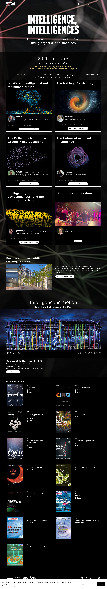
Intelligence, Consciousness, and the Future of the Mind (26, 197)
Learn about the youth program (65, 276)
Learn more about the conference (29, 129)
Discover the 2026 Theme (61, 77)
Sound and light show (87, 4)
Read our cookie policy (8, 586)
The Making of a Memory (75, 83)
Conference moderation (74, 193)
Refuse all (92, 584)
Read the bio (77, 241)
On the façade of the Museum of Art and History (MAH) (25, 368)
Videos (30, 392)
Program (31, 389)
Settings (83, 584)
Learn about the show (13, 372)
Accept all (100, 584)
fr (77, 4)
